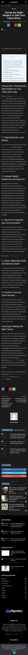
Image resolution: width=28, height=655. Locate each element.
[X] (12, 25)
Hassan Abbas (12, 501)
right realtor (15, 360)
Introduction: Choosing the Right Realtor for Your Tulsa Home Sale (13, 62)
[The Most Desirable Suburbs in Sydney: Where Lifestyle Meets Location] (5, 451)
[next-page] (5, 457)
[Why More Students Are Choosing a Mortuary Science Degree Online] (5, 498)
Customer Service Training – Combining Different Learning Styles (18, 553)
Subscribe (23, 476)
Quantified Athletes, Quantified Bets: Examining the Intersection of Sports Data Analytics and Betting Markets (7, 402)
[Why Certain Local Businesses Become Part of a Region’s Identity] (5, 490)
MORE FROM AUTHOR (19, 430)
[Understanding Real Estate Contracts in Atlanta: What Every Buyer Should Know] (5, 436)
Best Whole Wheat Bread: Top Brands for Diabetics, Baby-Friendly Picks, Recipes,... (18, 525)
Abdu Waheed (7, 21)
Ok (14, 652)
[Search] (26, 2)
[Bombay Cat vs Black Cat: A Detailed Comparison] (5, 533)
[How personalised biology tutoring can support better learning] (5, 507)
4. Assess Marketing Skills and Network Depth (12, 75)
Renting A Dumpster (15, 256)
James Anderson (12, 493)
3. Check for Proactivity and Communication (11, 71)
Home (3, 5)
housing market (6, 147)
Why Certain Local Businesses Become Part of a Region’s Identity (17, 489)
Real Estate (8, 5)
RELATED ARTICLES (7, 430)
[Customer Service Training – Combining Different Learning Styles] (5, 553)
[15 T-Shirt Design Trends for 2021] (5, 568)
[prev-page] (3, 457)
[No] (26, 649)
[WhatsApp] (19, 25)
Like (24, 469)
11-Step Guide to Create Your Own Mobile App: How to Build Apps (20, 400)
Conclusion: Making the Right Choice (14, 80)
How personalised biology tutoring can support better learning (17, 506)
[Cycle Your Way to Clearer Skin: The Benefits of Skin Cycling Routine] (5, 541)
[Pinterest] (15, 25)
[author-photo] (14, 420)
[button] (2, 2)
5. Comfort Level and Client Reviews (14, 78)
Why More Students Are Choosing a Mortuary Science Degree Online (17, 497)
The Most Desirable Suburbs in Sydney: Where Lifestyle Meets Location (18, 450)
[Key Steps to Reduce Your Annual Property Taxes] (5, 443)
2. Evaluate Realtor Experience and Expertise (13, 68)
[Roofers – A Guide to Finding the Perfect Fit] (5, 561)
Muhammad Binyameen (14, 509)
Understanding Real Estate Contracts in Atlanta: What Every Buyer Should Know (18, 435)
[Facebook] (8, 25)
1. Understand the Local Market (12, 65)
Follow (23, 472)
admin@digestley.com (17, 634)
